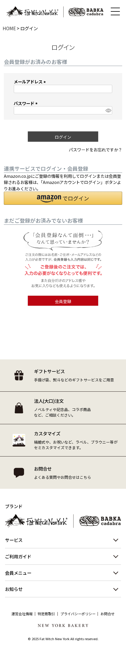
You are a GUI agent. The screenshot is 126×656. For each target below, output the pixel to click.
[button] (63, 198)
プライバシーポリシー (78, 614)
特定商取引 (46, 614)
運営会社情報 (22, 614)
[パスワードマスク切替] (108, 110)
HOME (9, 28)
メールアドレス (30, 81)
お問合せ (108, 614)
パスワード (26, 103)
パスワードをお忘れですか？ (95, 149)
